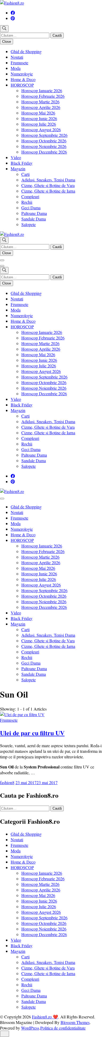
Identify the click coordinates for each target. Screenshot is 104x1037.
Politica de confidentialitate (63, 1028)
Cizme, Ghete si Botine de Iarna (48, 191)
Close (6, 42)
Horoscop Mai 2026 (38, 113)
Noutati (17, 57)
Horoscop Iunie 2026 (39, 118)
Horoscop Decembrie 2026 (44, 152)
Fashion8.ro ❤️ (45, 1016)
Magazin (18, 168)
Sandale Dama (33, 219)
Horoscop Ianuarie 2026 (41, 90)
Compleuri (30, 196)
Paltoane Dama (34, 213)
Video (16, 157)
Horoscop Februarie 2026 (43, 96)
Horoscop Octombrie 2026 (43, 140)
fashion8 (7, 782)
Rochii (26, 202)
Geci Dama (31, 207)
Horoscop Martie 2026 (40, 101)
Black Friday (22, 163)
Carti (25, 174)
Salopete (28, 224)
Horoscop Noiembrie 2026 (43, 146)
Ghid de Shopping (26, 51)
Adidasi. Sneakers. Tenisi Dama (48, 179)
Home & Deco (23, 79)
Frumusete (19, 62)
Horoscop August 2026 (41, 129)
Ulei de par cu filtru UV (32, 732)
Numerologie (22, 73)
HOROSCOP (22, 85)
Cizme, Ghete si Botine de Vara (48, 185)
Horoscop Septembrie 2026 (44, 135)
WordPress (30, 1028)
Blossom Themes (75, 1022)
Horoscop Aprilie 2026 (40, 107)
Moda (16, 68)
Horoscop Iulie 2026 (38, 124)
